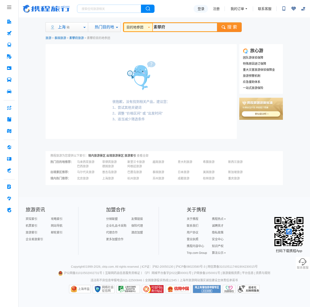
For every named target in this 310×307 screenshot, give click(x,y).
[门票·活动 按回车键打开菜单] (9, 68)
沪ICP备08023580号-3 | (192, 266)
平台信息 (248, 273)
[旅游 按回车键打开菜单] (9, 56)
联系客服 (264, 8)
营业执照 (192, 239)
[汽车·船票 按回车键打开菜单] (9, 80)
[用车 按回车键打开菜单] (9, 91)
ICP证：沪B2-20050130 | (159, 266)
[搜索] (148, 9)
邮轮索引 (56, 232)
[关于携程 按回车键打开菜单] (9, 210)
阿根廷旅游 (134, 166)
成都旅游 (183, 178)
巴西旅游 (83, 166)
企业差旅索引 (34, 239)
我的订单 (237, 8)
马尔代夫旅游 (85, 172)
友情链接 (137, 219)
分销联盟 (112, 219)
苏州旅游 (158, 178)
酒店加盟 (137, 232)
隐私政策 (218, 232)
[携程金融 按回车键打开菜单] (9, 170)
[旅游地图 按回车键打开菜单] (9, 131)
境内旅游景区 (97, 155)
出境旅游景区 (115, 155)
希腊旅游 (209, 162)
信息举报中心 (128, 289)
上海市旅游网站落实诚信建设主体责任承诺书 (209, 280)
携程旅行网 (46, 9)
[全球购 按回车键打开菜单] (9, 147)
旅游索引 (130, 155)
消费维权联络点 (229, 289)
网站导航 (56, 225)
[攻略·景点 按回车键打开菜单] (9, 119)
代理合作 (112, 232)
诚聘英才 (218, 225)
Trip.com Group (197, 253)
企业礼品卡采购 (116, 225)
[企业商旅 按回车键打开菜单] (9, 187)
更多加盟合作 (115, 239)
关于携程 (192, 219)
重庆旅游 (234, 178)
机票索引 (31, 225)
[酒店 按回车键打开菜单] (9, 21)
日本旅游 (183, 172)
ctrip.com (108, 266)
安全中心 (218, 239)
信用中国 (178, 289)
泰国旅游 (60, 38)
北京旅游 (83, 178)
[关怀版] (303, 8)
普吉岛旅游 (109, 172)
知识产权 (218, 246)
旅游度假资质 (231, 273)
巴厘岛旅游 (134, 172)
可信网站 (153, 289)
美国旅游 (209, 172)
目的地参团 (134, 27)
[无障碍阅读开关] (293, 8)
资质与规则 (263, 273)
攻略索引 (56, 219)
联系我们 (192, 225)
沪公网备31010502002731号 (83, 273)
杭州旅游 (133, 178)
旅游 (48, 38)
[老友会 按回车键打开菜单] (9, 198)
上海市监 (84, 289)
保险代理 (137, 225)
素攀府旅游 (76, 38)
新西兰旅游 (235, 162)
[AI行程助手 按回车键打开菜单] (9, 108)
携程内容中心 (195, 246)
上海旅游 (108, 178)
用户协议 (192, 232)
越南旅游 (158, 162)
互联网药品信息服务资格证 (122, 273)
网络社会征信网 (108, 289)
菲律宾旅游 (109, 162)
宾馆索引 (31, 219)
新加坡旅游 (235, 172)
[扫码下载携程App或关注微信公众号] (283, 8)
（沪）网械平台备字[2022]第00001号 (167, 273)
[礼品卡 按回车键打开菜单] (9, 159)
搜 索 (232, 27)
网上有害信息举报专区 (207, 289)
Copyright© (78, 266)
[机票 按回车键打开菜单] (9, 33)
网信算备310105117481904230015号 (233, 266)
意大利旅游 (185, 162)
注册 (216, 8)
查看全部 (142, 155)
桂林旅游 (209, 178)
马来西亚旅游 (85, 162)
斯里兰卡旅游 (136, 162)
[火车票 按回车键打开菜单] (9, 45)
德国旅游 (108, 166)
